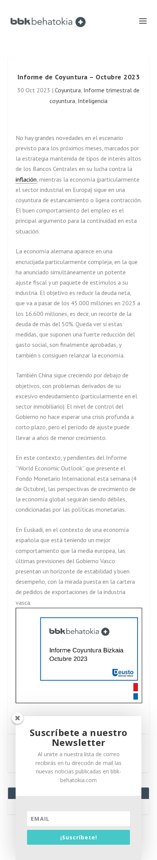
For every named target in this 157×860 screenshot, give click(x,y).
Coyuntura (68, 90)
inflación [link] (26, 179)
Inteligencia (92, 101)
